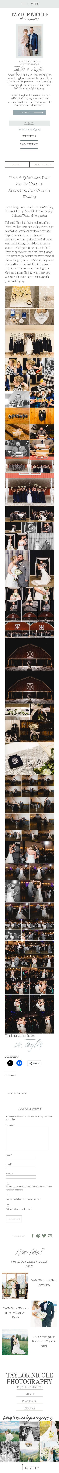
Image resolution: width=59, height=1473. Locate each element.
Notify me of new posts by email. (19, 1208)
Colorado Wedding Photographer (29, 215)
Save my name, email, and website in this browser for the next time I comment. (29, 1188)
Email (9, 1164)
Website (9, 1173)
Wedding (15, 164)
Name (9, 1155)
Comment (10, 1125)
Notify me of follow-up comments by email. (23, 1199)
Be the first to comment (17, 1093)
